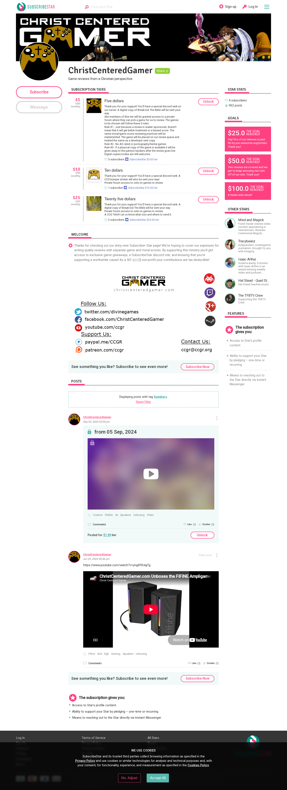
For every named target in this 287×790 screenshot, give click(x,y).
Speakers (160, 396)
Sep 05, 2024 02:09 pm (96, 422)
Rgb (106, 653)
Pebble (109, 515)
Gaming (115, 653)
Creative (98, 515)
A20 (99, 653)
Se (116, 515)
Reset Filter (143, 402)
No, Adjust (129, 778)
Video (150, 515)
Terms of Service (93, 738)
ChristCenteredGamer (97, 417)
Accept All (158, 778)
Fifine (91, 653)
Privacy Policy (85, 760)
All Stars (153, 738)
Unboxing (139, 515)
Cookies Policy (198, 765)
